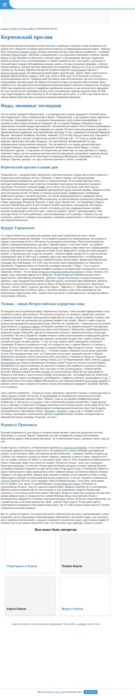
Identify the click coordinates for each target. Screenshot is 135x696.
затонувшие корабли (96, 380)
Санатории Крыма (46, 15)
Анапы (38, 402)
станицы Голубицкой (75, 447)
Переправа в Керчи (16, 535)
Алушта (15, 30)
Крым (78, 174)
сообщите (82, 624)
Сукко (71, 411)
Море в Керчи (68, 578)
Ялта (6, 30)
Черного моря (19, 54)
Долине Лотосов (10, 480)
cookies (57, 692)
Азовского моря (27, 51)
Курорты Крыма (14, 24)
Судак (48, 30)
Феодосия (60, 30)
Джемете (61, 411)
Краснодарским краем (13, 73)
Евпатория (28, 30)
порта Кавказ (78, 69)
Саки (40, 30)
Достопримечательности (18, 15)
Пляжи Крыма (95, 15)
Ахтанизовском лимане (67, 483)
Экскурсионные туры (72, 15)
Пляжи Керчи (67, 535)
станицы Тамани (30, 326)
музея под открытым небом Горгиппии (60, 271)
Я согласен (90, 692)
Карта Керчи (12, 578)
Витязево (50, 411)
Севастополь (75, 30)
